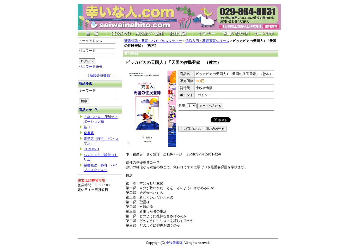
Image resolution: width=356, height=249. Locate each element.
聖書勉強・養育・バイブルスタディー (153, 41)
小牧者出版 (174, 243)
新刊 (87, 127)
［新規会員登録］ (99, 75)
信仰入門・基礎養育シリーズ (207, 41)
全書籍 (89, 133)
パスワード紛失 (90, 67)
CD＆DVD (91, 149)
